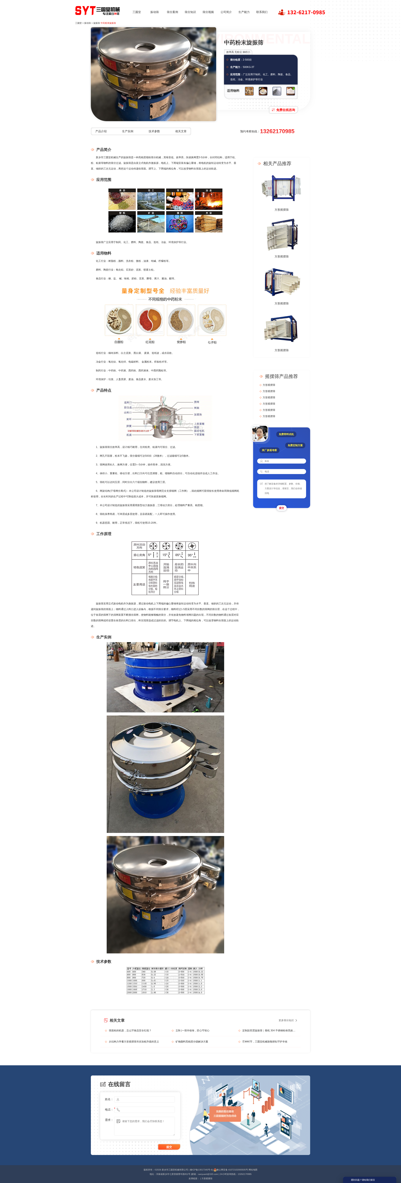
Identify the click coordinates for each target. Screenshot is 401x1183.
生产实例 (127, 131)
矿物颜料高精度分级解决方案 (192, 1041)
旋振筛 (96, 23)
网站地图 (253, 1169)
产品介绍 (101, 131)
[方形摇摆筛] (282, 187)
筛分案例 (172, 12)
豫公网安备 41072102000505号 (232, 1169)
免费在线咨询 (285, 110)
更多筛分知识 (286, 1020)
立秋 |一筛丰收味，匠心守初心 (192, 1030)
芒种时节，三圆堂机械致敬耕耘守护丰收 (264, 1041)
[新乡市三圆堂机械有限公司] (97, 10)
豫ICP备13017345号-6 (201, 1169)
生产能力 (244, 12)
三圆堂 (137, 12)
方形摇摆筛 (282, 209)
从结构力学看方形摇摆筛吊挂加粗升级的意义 (134, 1041)
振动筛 (154, 12)
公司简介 (226, 12)
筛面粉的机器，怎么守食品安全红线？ (130, 1030)
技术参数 (154, 131)
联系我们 (262, 12)
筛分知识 (190, 12)
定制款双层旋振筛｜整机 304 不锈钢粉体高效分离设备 (269, 1030)
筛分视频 (208, 12)
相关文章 (181, 131)
